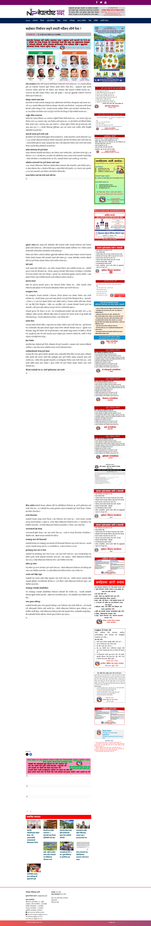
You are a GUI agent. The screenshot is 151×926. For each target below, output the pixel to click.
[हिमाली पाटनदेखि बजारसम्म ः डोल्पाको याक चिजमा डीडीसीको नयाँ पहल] (50, 824)
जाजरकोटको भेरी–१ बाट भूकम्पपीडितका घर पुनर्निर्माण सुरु (66, 854)
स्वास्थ (65, 20)
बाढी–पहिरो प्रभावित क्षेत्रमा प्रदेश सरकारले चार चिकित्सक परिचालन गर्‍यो (49, 856)
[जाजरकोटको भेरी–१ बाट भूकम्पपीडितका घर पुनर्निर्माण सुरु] (67, 846)
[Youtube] (105, 2)
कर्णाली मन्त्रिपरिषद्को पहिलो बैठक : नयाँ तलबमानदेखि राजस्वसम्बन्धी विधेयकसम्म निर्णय (33, 836)
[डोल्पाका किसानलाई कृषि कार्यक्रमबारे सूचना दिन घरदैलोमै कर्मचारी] (67, 824)
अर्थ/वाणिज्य (51, 20)
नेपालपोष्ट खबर (31, 34)
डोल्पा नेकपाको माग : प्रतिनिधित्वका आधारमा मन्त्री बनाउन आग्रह (82, 856)
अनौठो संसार (104, 20)
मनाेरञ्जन (72, 20)
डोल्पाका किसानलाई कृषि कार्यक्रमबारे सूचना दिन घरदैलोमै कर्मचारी (66, 834)
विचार (42, 20)
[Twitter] (101, 2)
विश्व (90, 20)
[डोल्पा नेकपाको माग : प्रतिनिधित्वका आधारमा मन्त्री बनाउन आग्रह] (83, 846)
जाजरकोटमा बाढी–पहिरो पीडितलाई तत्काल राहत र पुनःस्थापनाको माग (81, 834)
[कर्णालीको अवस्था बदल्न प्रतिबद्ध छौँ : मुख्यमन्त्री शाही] (34, 867)
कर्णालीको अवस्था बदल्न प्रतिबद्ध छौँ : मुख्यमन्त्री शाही (32, 876)
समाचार (35, 20)
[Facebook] (96, 2)
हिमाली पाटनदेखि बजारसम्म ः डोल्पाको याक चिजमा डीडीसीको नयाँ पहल (49, 834)
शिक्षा (58, 20)
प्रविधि (96, 20)
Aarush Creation (120, 922)
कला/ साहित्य (81, 20)
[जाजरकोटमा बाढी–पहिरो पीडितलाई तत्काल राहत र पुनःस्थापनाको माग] (83, 824)
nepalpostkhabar (47, 922)
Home (28, 20)
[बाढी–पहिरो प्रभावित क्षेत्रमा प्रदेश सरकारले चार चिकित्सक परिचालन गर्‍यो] (50, 846)
